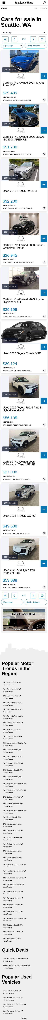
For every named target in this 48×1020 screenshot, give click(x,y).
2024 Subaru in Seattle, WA (13, 805)
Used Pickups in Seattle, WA (13, 1012)
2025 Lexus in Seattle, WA (12, 778)
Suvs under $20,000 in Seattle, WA (15, 960)
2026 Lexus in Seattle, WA (12, 859)
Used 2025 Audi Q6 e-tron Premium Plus (19, 571)
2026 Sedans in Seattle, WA (13, 845)
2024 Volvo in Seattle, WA (12, 852)
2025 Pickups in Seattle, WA (13, 899)
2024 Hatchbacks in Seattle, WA (14, 865)
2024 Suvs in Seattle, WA (12, 690)
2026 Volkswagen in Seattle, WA (14, 919)
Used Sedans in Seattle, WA (13, 999)
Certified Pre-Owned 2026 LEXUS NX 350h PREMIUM (24, 138)
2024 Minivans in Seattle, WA (13, 886)
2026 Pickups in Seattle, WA (13, 913)
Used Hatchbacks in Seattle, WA (14, 1005)
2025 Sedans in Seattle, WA (13, 764)
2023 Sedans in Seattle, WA (13, 798)
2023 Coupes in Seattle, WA (13, 933)
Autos (4, 8)
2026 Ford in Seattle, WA (12, 940)
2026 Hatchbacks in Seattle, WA (14, 879)
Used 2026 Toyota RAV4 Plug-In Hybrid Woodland (22, 409)
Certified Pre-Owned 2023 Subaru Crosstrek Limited (23, 246)
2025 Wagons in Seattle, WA (13, 906)
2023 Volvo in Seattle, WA (12, 825)
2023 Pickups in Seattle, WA (13, 892)
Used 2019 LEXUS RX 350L (20, 191)
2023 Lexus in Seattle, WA (12, 737)
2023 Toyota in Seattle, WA (13, 758)
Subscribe (43, 8)
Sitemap (24, 1018)
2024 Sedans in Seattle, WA (13, 724)
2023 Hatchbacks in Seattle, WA (14, 791)
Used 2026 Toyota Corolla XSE (22, 353)
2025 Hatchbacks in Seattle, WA (14, 872)
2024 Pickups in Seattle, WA (13, 832)
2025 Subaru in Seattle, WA (13, 771)
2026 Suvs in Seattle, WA (12, 731)
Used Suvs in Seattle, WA (12, 992)
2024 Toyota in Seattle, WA (13, 704)
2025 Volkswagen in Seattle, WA (14, 744)
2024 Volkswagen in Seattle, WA (14, 812)
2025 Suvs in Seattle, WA (12, 683)
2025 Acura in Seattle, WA (12, 838)
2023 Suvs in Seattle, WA (12, 697)
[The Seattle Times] (24, 2)
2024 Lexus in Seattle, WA (12, 751)
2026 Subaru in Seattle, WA (13, 926)
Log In (36, 8)
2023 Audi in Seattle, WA (12, 818)
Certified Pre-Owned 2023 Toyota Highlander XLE (23, 300)
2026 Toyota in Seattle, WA (13, 717)
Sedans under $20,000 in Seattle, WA (16, 967)
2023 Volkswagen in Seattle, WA (14, 785)
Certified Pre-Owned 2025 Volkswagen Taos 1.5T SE (19, 463)
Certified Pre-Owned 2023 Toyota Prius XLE (23, 84)
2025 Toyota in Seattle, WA (13, 710)
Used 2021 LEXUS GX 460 (19, 515)
